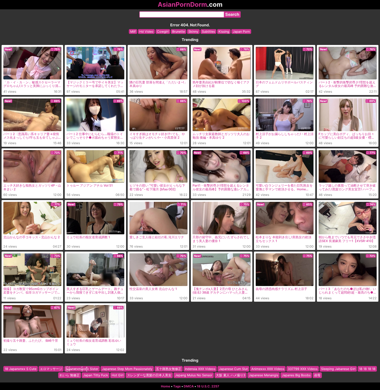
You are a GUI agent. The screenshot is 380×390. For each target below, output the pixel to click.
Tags (177, 386)
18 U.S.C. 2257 (208, 386)
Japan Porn (241, 31)
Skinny (193, 31)
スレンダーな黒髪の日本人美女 (149, 375)
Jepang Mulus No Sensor (193, 375)
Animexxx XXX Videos (267, 369)
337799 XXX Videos (302, 369)
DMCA (189, 386)
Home (165, 386)
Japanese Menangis (263, 375)
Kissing (223, 31)
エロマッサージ (51, 369)
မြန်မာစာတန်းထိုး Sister (82, 369)
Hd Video (146, 31)
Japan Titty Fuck (95, 375)
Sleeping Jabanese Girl (338, 369)
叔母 (317, 375)
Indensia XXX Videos (200, 369)
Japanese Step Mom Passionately (127, 369)
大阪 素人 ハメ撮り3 (230, 375)
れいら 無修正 (70, 375)
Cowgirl (163, 31)
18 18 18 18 (367, 369)
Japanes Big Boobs (296, 375)
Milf (133, 31)
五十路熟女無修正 (168, 369)
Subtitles (208, 31)
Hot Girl (118, 375)
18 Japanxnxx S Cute (20, 369)
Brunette (178, 31)
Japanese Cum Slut (233, 369)
